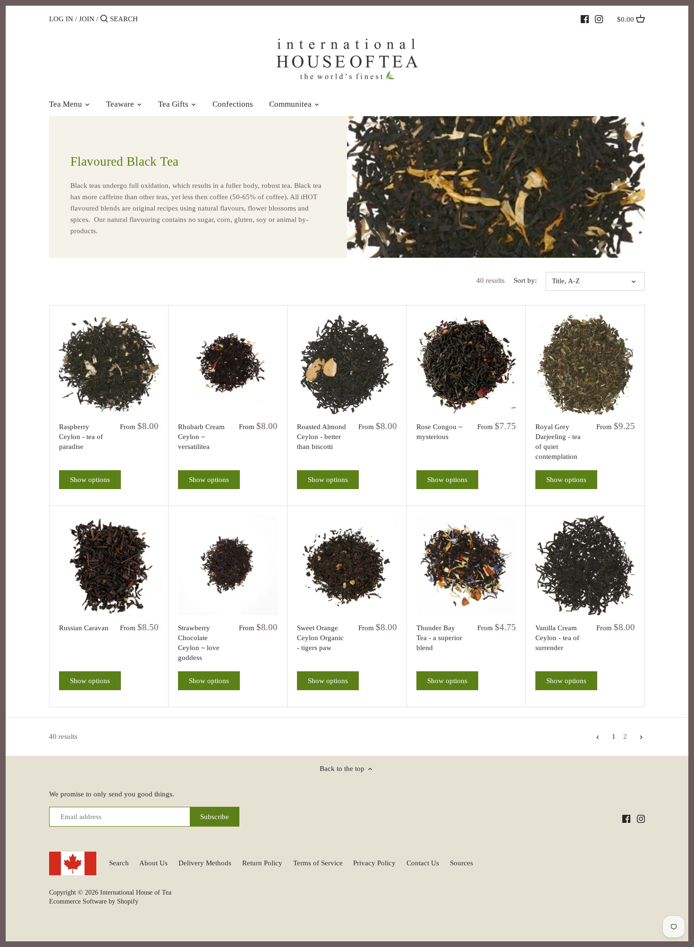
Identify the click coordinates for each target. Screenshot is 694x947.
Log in (61, 19)
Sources (461, 863)
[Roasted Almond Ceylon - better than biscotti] (347, 364)
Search (119, 863)
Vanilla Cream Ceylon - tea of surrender (557, 637)
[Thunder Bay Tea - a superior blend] (466, 565)
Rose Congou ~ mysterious (439, 431)
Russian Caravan (84, 628)
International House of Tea (135, 892)
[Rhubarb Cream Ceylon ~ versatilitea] (228, 364)
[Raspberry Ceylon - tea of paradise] (109, 364)
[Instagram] (599, 18)
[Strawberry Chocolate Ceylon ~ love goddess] (228, 565)
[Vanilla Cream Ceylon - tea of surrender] (585, 565)
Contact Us (422, 863)
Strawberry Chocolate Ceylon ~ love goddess (199, 642)
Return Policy (262, 863)
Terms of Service (318, 863)
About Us (153, 863)
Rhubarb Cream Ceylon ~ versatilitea (201, 436)
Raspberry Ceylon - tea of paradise (81, 436)
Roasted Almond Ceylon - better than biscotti (321, 436)
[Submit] (104, 19)
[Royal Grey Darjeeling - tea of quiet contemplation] (585, 364)
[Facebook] (585, 18)
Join (86, 19)
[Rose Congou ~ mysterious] (466, 364)
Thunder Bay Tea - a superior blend (439, 637)
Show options (90, 479)
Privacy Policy (374, 863)
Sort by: (525, 280)
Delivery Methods (204, 863)
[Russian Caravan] (109, 565)
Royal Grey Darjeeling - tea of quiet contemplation (558, 441)
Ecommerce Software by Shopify (93, 901)
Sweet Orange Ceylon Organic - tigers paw (320, 637)
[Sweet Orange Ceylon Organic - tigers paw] (347, 565)
